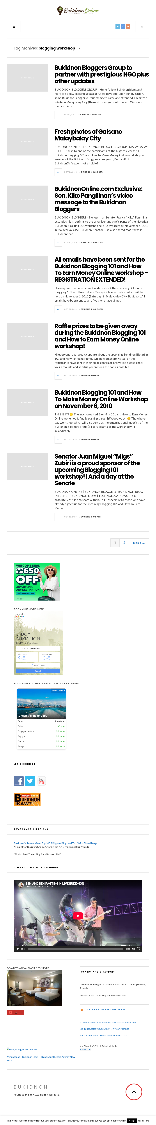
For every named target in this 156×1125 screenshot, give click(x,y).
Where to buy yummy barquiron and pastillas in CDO (103, 1035)
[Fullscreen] (138, 948)
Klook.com (85, 1049)
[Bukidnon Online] (78, 10)
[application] (78, 916)
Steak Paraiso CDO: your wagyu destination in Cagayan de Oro (108, 1023)
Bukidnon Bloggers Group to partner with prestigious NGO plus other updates (102, 74)
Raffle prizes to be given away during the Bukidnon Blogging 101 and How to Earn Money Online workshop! (100, 336)
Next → (139, 543)
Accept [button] (132, 1121)
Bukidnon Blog (30, 1056)
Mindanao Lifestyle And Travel (105, 1010)
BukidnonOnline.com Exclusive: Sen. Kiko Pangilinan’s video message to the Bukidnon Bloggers (98, 199)
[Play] (17, 948)
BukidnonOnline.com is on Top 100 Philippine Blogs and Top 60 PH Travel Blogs (55, 843)
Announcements (90, 376)
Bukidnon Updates (91, 517)
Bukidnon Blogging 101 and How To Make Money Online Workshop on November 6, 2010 (101, 399)
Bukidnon (31, 1087)
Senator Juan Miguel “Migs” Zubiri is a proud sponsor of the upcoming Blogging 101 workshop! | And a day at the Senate (97, 469)
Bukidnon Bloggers (91, 115)
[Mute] (133, 948)
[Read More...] (58, 115)
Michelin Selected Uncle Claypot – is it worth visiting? (104, 1029)
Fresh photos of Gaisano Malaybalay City (88, 135)
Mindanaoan (13, 1056)
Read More (143, 1120)
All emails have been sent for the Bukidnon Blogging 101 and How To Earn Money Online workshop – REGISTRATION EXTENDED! (101, 269)
